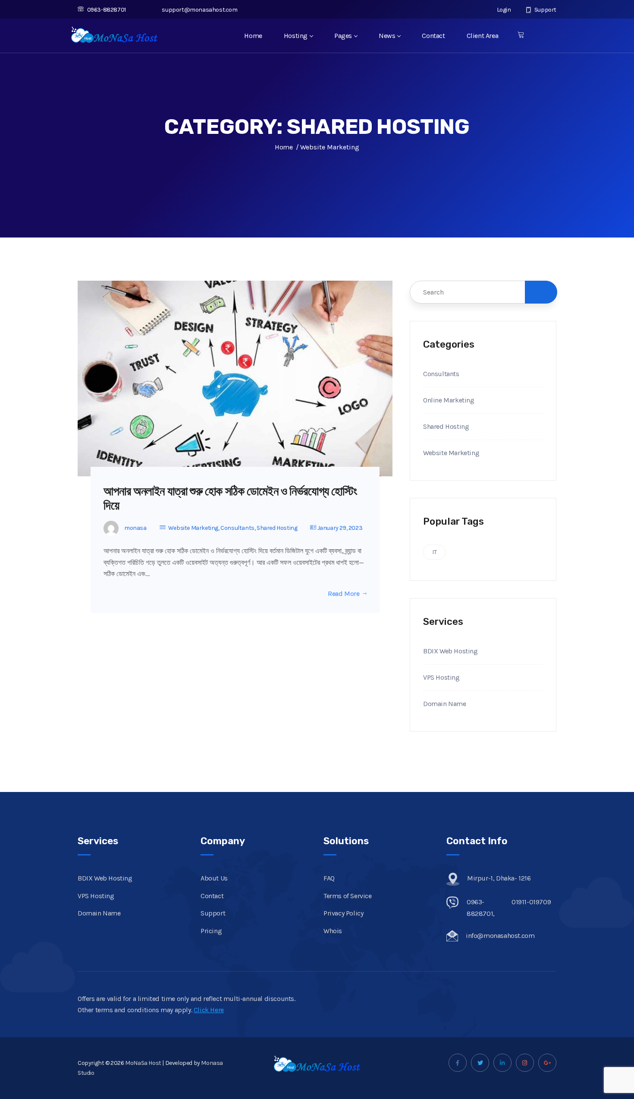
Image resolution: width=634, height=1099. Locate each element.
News (387, 36)
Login (503, 9)
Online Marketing (448, 400)
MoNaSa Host (143, 1063)
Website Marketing (193, 528)
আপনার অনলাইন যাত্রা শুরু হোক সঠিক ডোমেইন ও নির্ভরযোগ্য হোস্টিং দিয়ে (230, 498)
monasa (135, 528)
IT (434, 552)
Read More (343, 593)
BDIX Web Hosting (450, 651)
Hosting (296, 36)
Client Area (483, 36)
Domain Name (444, 704)
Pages (343, 36)
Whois (332, 931)
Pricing (211, 931)
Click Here (209, 1010)
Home (253, 36)
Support (544, 9)
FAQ (329, 878)
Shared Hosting (277, 528)
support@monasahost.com (199, 9)
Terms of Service (347, 896)
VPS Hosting (441, 677)
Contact (433, 36)
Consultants (237, 528)
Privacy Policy (343, 913)
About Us (214, 878)
